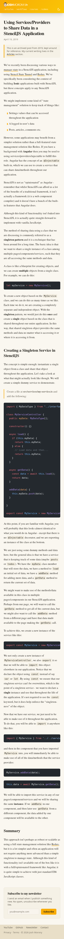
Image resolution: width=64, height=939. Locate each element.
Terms (16, 932)
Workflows (22, 9)
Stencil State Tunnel (21, 74)
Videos (45, 9)
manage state (11, 69)
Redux (41, 74)
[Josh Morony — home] (16, 4)
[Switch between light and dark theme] (58, 9)
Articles (9, 9)
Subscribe (48, 911)
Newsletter (31, 927)
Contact (44, 927)
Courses (34, 9)
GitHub (19, 927)
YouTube (8, 927)
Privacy (7, 932)
